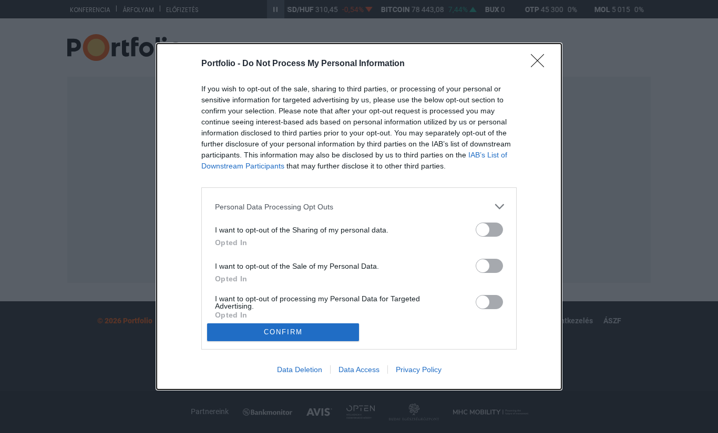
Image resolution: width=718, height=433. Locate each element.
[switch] (489, 230)
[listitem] (359, 206)
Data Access (359, 369)
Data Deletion (299, 369)
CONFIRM (283, 332)
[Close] (541, 64)
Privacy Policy (419, 369)
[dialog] (359, 216)
